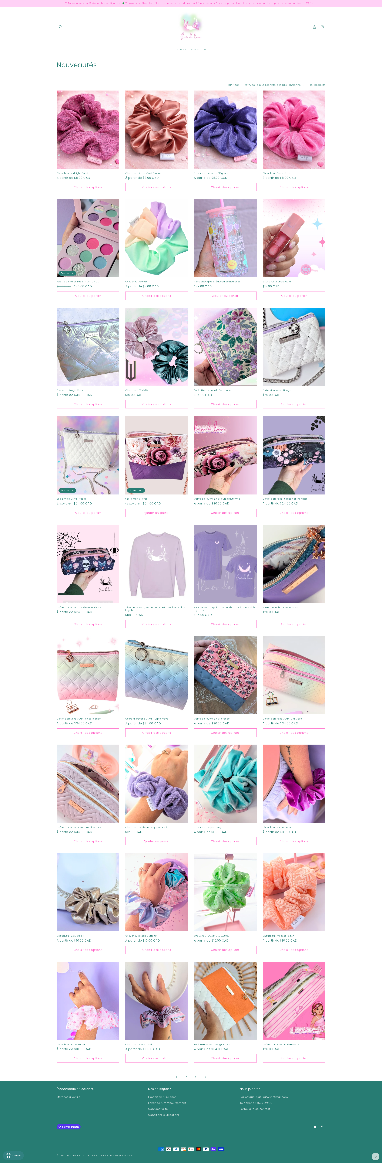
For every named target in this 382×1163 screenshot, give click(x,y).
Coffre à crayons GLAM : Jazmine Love (79, 827)
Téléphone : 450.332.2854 (257, 1103)
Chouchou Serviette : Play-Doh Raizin (146, 827)
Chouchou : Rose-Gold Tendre (143, 173)
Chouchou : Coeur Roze (276, 173)
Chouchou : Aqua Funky (207, 827)
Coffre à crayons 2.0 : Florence (212, 718)
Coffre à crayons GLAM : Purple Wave (146, 718)
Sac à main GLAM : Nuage (72, 498)
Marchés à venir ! (68, 1097)
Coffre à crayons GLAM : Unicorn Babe (79, 718)
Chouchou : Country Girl (139, 1044)
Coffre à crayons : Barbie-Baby (281, 1044)
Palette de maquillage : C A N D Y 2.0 (78, 281)
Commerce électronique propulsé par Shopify (106, 1155)
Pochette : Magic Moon (70, 390)
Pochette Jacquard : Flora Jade (212, 390)
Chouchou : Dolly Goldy (70, 936)
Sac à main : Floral (136, 498)
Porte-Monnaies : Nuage (277, 390)
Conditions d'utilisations (163, 1115)
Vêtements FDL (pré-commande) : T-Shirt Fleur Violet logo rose (225, 609)
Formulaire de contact (255, 1109)
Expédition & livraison (162, 1097)
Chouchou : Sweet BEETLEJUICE (211, 936)
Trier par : (234, 85)
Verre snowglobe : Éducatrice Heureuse (217, 281)
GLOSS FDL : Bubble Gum (277, 281)
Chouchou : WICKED (136, 390)
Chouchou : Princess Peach (278, 936)
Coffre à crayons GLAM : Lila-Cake (282, 718)
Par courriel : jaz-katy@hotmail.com (264, 1097)
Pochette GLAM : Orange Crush (212, 1044)
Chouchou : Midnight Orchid (73, 173)
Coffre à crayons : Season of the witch (285, 498)
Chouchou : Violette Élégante (211, 173)
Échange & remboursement (167, 1103)
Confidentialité (158, 1109)
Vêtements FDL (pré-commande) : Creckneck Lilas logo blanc (155, 609)
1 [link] (176, 1077)
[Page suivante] (206, 1077)
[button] (61, 27)
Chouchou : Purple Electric (278, 827)
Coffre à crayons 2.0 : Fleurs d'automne (217, 498)
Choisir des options (88, 187)
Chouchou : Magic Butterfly (141, 936)
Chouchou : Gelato (136, 281)
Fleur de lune (73, 1155)
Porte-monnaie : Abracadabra (280, 607)
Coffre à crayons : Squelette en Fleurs (79, 607)
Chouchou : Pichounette (71, 1044)
